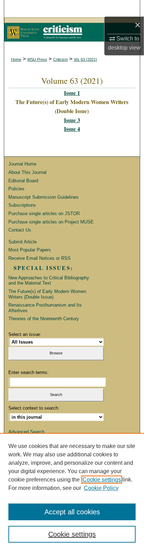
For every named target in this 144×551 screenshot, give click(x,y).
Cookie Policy (101, 488)
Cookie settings (101, 480)
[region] (72, 492)
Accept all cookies (72, 512)
